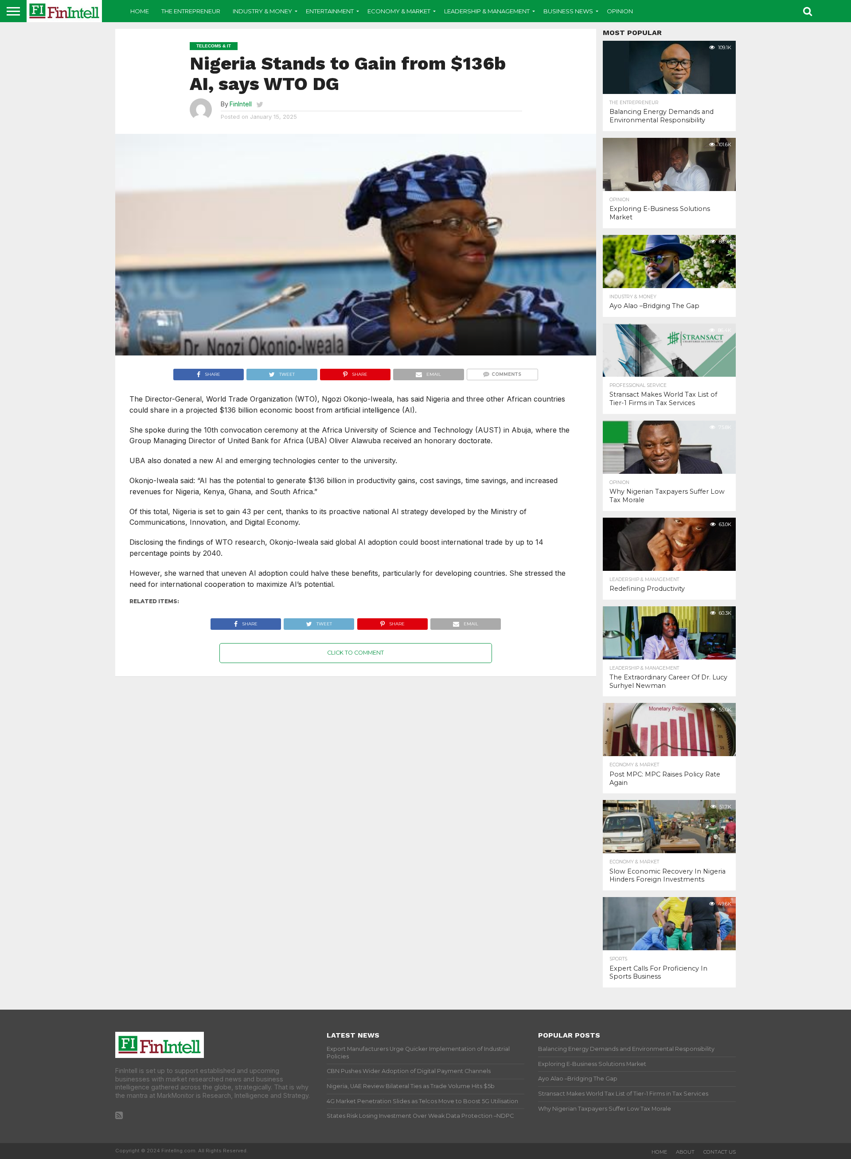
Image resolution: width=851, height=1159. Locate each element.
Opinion (620, 11)
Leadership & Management (487, 11)
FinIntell (241, 104)
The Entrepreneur (190, 11)
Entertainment (330, 11)
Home (139, 11)
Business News (568, 11)
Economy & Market (398, 11)
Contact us (719, 1152)
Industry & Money (262, 11)
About (685, 1152)
